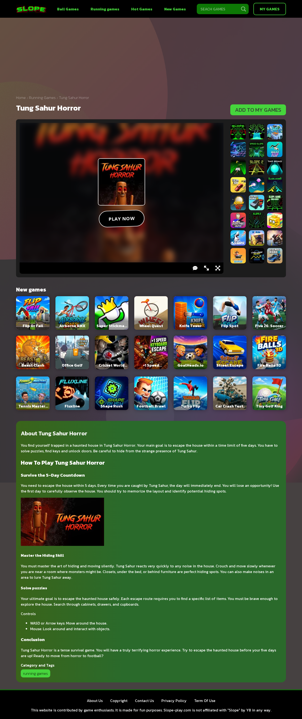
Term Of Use (204, 700)
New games (31, 289)
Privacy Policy (174, 700)
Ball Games (68, 9)
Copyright (118, 700)
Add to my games (258, 110)
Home (21, 97)
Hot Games (141, 9)
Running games (105, 9)
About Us (95, 700)
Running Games (42, 97)
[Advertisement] (151, 58)
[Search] (243, 9)
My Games (270, 9)
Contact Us (144, 700)
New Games (175, 9)
